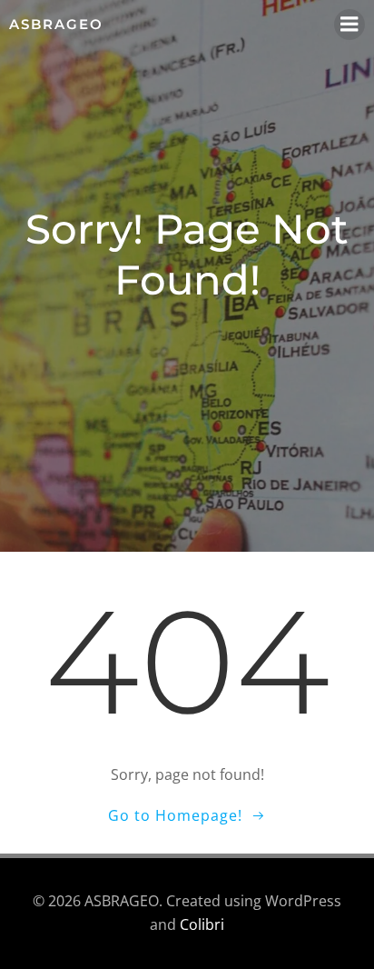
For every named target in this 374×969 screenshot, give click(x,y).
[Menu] (349, 24)
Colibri (202, 924)
